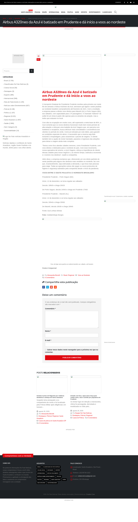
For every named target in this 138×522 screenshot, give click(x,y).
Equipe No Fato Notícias (83, 413)
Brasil (63, 12)
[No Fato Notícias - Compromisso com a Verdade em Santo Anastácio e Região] (69, 7)
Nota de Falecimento (11, 102)
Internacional (54, 12)
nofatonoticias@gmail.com (86, 476)
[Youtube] (130, 2)
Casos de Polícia (78, 418)
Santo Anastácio (27, 11)
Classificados (107, 12)
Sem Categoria (9, 127)
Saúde (77, 12)
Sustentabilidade (10, 130)
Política (70, 12)
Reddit (55, 287)
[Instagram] (133, 2)
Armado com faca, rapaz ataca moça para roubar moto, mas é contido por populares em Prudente (85, 397)
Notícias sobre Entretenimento (14, 105)
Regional (71, 275)
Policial (37, 12)
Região (44, 12)
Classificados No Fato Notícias (15, 84)
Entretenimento (94, 12)
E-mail (51, 287)
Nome (48, 331)
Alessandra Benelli (53, 275)
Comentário (50, 309)
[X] (127, 2)
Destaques (42, 416)
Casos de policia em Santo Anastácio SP (52, 421)
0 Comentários (49, 277)
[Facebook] (124, 2)
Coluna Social (9, 88)
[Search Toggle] (115, 12)
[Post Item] (52, 384)
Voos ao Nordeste (84, 275)
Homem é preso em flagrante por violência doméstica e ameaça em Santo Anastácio (50, 396)
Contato (118, 2)
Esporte (7, 95)
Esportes (84, 12)
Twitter (47, 287)
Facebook (43, 287)
